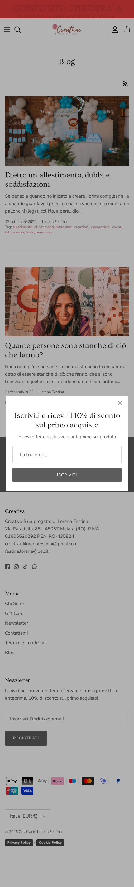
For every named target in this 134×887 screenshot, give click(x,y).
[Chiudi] (120, 403)
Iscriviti (67, 475)
